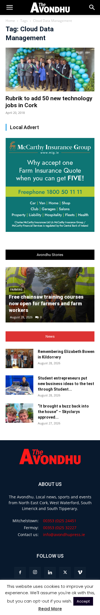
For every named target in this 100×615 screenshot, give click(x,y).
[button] (92, 7)
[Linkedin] (50, 572)
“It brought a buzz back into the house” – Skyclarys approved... (63, 411)
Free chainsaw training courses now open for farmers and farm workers (46, 303)
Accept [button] (83, 601)
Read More (50, 609)
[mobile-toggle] (9, 7)
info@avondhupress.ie (64, 534)
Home (10, 20)
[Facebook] (20, 572)
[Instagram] (35, 572)
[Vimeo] (80, 572)
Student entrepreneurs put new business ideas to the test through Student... (66, 383)
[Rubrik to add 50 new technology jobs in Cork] (50, 69)
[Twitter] (65, 572)
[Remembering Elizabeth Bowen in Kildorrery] (19, 358)
